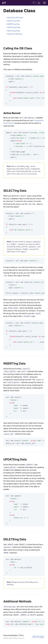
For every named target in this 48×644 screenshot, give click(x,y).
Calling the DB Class (15, 17)
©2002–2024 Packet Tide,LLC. (14, 638)
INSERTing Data (13, 24)
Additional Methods (14, 34)
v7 (33, 3)
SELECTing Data (13, 21)
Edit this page (38, 637)
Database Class (19, 10)
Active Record (11, 113)
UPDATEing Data (13, 27)
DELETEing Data (13, 31)
